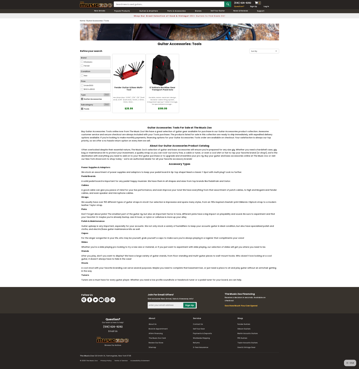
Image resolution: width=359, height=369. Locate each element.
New (85, 75)
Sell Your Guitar (218, 11)
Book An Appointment (158, 329)
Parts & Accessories (176, 11)
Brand (83, 57)
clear (106, 95)
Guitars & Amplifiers (148, 11)
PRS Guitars (242, 338)
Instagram (107, 299)
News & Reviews (240, 11)
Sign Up (253, 6)
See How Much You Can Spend (241, 305)
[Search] (227, 4)
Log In (266, 6)
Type (83, 95)
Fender (86, 66)
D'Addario (87, 62)
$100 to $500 (89, 89)
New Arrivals (99, 11)
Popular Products (122, 11)
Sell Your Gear (199, 329)
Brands (198, 11)
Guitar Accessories (92, 99)
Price (83, 81)
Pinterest (112, 299)
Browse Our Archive (113, 345)
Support (260, 11)
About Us (153, 324)
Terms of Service (121, 360)
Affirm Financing (156, 333)
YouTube (101, 299)
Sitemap (152, 347)
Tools (86, 109)
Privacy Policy (106, 360)
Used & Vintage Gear (246, 347)
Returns (196, 342)
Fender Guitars (243, 324)
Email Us (113, 331)
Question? (239, 6)
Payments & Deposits (202, 333)
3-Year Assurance (200, 347)
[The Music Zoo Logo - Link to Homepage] (96, 4)
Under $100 (88, 85)
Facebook (89, 299)
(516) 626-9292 (242, 2)
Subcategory (87, 104)
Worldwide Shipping (201, 338)
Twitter (95, 299)
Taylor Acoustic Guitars (247, 342)
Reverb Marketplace (83, 299)
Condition (85, 71)
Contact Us (198, 324)
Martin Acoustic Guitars (247, 333)
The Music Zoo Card (157, 338)
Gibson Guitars (243, 329)
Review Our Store (156, 342)
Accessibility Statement (140, 360)
